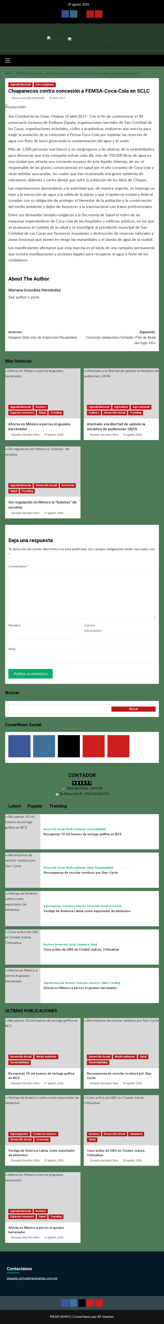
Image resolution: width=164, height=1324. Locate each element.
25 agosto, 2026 (132, 1083)
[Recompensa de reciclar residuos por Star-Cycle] (22, 860)
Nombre (14, 625)
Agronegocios (53, 906)
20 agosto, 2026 (132, 1160)
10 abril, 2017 (57, 98)
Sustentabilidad (96, 829)
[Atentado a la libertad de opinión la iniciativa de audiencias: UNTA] (121, 393)
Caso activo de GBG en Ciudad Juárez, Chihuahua (81, 949)
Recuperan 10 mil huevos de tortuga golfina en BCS (83, 834)
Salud (42, 412)
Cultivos (94, 412)
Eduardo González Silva (25, 434)
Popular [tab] (34, 806)
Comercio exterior (74, 906)
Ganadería (83, 944)
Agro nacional (141, 406)
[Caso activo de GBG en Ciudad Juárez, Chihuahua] (22, 937)
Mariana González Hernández (28, 98)
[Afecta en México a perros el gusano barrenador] (43, 393)
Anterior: (42, 335)
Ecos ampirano (45, 84)
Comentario (18, 566)
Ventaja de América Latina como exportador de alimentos (87, 911)
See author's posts (24, 297)
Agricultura (121, 406)
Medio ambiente (76, 829)
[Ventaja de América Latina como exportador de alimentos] (22, 901)
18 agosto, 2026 (132, 434)
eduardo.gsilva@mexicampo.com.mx (32, 1278)
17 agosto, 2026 (53, 513)
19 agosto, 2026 (53, 434)
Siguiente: (121, 337)
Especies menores (22, 412)
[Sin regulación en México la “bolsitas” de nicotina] (43, 471)
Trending (56, 412)
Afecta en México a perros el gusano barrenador (80, 988)
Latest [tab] (14, 806)
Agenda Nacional (20, 84)
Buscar (12, 692)
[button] (9, 60)
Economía (68, 485)
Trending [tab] (57, 806)
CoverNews (82, 1316)
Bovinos (41, 406)
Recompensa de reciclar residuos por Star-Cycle (81, 873)
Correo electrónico (92, 628)
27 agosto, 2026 (53, 1083)
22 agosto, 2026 (53, 1160)
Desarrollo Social (114, 412)
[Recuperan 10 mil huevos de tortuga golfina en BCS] (22, 822)
